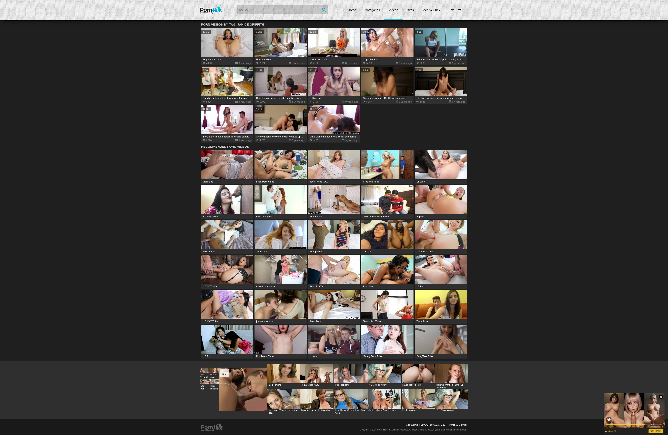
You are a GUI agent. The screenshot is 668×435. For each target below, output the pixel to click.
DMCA (424, 424)
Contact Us (412, 424)
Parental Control (458, 424)
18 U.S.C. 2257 (438, 424)
